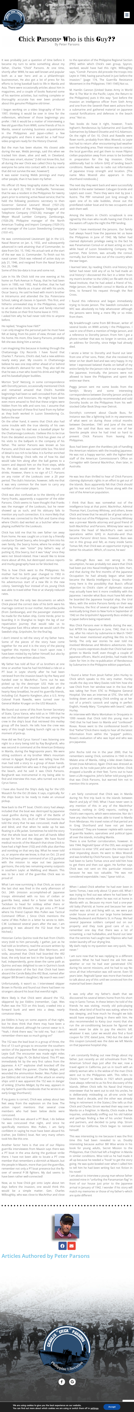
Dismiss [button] (84, 4)
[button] (127, 15)
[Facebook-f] (62, 1382)
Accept (112, 1406)
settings (94, 1408)
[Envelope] (71, 1246)
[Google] (72, 1382)
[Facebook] (63, 1246)
